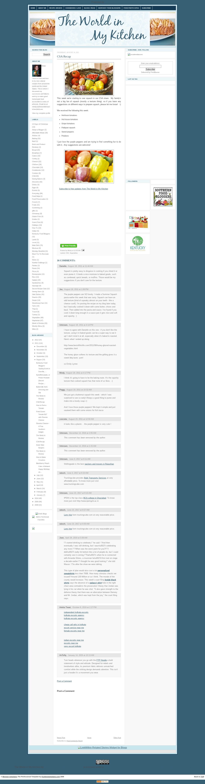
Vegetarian (36, 320)
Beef (34, 141)
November (41, 350)
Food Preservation (39, 199)
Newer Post (61, 738)
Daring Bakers (37, 179)
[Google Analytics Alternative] (102, 782)
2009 (37, 502)
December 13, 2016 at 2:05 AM (82, 433)
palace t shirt (96, 583)
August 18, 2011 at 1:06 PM (76, 289)
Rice (34, 277)
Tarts (34, 306)
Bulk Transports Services (95, 478)
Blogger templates (10, 777)
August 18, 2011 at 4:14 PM (81, 325)
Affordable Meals (38, 133)
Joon (61, 538)
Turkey (35, 314)
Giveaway (36, 213)
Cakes (34, 156)
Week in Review (38, 323)
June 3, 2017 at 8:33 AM (77, 473)
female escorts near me (74, 631)
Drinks (34, 185)
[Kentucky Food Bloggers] (137, 250)
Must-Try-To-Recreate (40, 254)
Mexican (35, 248)
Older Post (117, 738)
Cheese (35, 161)
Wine (34, 329)
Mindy (62, 373)
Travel (34, 312)
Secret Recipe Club (39, 289)
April (38, 485)
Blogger (109, 2)
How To (35, 228)
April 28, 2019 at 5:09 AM (76, 538)
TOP (202, 777)
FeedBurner (155, 72)
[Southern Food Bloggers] (163, 206)
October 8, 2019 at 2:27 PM (84, 607)
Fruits (34, 205)
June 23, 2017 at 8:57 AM (78, 510)
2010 (37, 498)
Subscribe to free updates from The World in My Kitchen (83, 189)
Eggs (34, 187)
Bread (34, 150)
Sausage (35, 286)
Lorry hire (68, 515)
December (41, 346)
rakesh (62, 473)
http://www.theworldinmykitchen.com (63, 767)
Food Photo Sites (131, 8)
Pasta (34, 268)
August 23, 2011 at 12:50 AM (81, 419)
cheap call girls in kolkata (75, 624)
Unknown (63, 325)
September (41, 356)
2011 (37, 343)
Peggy (62, 390)
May (38, 482)
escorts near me (71, 643)
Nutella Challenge (38, 263)
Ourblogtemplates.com (51, 777)
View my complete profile (41, 113)
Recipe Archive (55, 8)
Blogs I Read (89, 8)
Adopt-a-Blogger (38, 130)
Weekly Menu (37, 326)
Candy (34, 159)
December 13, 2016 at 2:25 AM (82, 446)
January (40, 495)
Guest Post (36, 222)
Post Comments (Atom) (75, 741)
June (39, 478)
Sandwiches (36, 283)
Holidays (35, 225)
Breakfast (36, 153)
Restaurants (37, 274)
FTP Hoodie (101, 660)
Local (34, 242)
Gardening (36, 208)
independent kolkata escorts (76, 612)
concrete (63, 419)
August (39, 359)
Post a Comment (64, 681)
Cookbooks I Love (73, 8)
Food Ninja (36, 196)
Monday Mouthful (38, 251)
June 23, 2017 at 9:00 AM (78, 524)
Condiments (36, 170)
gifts (34, 211)
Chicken (35, 164)
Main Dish (36, 245)
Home (33, 8)
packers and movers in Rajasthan (99, 464)
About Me (42, 8)
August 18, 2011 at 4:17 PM (78, 373)
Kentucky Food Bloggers (109, 8)
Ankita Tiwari (65, 607)
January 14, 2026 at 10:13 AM (81, 655)
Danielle (62, 266)
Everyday (36, 193)
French (35, 202)
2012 (37, 340)
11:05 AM (77, 250)
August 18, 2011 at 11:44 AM (80, 266)
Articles (35, 135)
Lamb (34, 239)
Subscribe (146, 8)
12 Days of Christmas (40, 124)
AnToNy (62, 655)
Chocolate (36, 167)
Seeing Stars (37, 291)
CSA (34, 176)
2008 (37, 505)
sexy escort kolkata (72, 646)
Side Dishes (36, 294)
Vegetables (36, 317)
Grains (35, 219)
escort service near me (74, 628)
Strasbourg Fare (38, 303)
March (39, 488)
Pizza (34, 271)
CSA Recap (40, 402)
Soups (34, 300)
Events (35, 190)
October (40, 353)
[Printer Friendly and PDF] (68, 248)
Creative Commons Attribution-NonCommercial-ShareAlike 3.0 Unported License (147, 767)
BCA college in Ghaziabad (94, 498)
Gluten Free (36, 216)
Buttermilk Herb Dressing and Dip (42, 390)
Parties (35, 265)
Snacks (35, 297)
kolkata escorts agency (74, 615)
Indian (34, 231)
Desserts (35, 182)
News (34, 260)
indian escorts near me (74, 640)
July (38, 475)
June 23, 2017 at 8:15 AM (80, 493)
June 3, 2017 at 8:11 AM (79, 459)
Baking (35, 138)
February (40, 492)
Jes (61, 289)
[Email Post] (82, 250)
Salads (35, 280)
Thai (34, 309)
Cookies (35, 173)
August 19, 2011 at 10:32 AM (79, 390)
